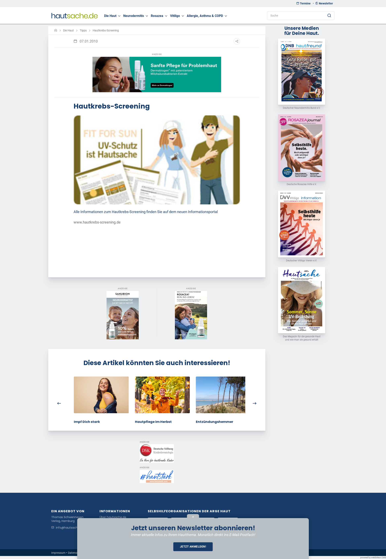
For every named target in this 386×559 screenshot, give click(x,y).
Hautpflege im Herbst (147, 421)
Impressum (58, 552)
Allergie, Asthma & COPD (205, 16)
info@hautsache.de (70, 528)
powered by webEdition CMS (373, 557)
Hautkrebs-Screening (106, 30)
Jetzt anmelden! (193, 546)
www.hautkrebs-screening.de (97, 222)
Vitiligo (175, 16)
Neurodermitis (133, 16)
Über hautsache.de (113, 517)
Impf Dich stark (81, 421)
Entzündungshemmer (209, 421)
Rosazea (157, 16)
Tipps (83, 30)
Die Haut (110, 16)
